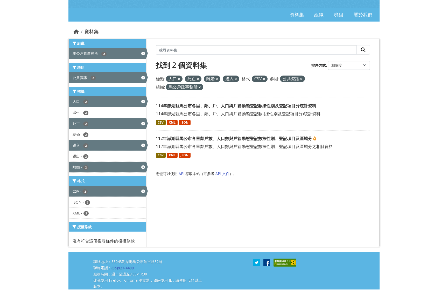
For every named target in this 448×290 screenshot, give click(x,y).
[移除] (179, 79)
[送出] (363, 50)
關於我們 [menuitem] (363, 14)
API (181, 173)
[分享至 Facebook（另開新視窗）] (266, 262)
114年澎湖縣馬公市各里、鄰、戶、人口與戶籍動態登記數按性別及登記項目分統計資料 (236, 106)
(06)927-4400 (122, 267)
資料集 (92, 31)
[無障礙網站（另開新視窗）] (285, 262)
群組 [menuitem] (338, 14)
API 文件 (222, 173)
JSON (184, 122)
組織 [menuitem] (319, 14)
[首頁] (76, 31)
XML (172, 122)
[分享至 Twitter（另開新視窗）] (256, 262)
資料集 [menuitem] (297, 14)
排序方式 (318, 65)
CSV (161, 122)
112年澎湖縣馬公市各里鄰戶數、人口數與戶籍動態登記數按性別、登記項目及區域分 (234, 138)
